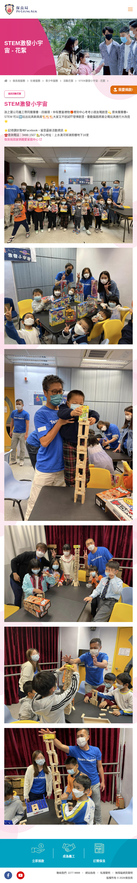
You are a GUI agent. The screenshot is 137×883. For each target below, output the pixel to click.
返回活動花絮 (14, 94)
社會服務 (35, 80)
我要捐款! (125, 90)
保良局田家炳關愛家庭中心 (21, 139)
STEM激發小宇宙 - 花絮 (91, 80)
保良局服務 (19, 80)
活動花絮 (68, 80)
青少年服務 (51, 80)
